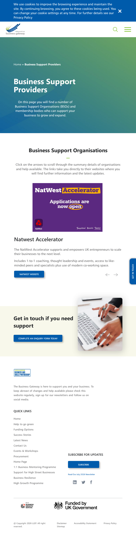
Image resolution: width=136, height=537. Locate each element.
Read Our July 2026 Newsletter (81, 474)
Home (17, 64)
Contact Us (20, 445)
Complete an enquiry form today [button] (38, 338)
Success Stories (22, 434)
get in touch (132, 271)
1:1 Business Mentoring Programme (35, 467)
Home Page (20, 461)
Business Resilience (25, 477)
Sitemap (61, 526)
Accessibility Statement (85, 523)
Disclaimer (62, 523)
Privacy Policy (23, 17)
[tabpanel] (68, 236)
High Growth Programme (28, 483)
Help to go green (24, 424)
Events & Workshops (26, 451)
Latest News (21, 440)
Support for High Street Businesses (34, 472)
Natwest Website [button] (29, 274)
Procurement (21, 456)
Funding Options (24, 429)
